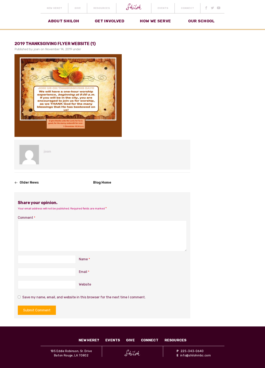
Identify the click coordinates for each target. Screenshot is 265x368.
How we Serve (155, 21)
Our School (201, 21)
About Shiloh (63, 21)
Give (78, 8)
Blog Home (102, 182)
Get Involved (109, 21)
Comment (26, 218)
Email (84, 272)
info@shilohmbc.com (195, 355)
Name (84, 259)
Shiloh (134, 8)
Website (85, 284)
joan (37, 49)
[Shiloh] (132, 353)
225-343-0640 (192, 351)
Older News (29, 182)
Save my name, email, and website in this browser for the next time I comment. (84, 297)
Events (163, 8)
